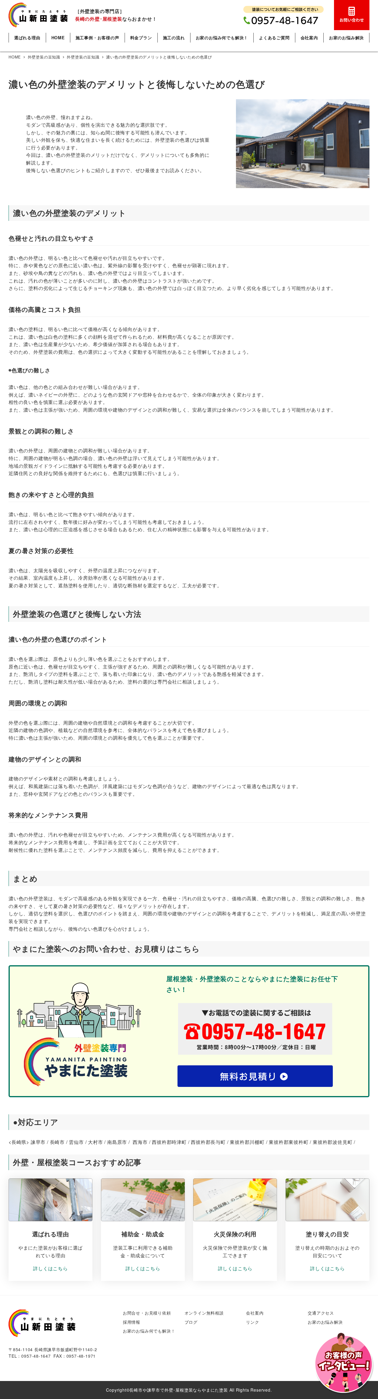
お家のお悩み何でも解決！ (149, 1331)
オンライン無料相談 (204, 1313)
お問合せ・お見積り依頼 (147, 1313)
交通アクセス (321, 1313)
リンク (252, 1322)
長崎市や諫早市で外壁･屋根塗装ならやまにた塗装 (178, 1390)
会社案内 (254, 1313)
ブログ (191, 1322)
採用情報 (131, 1322)
